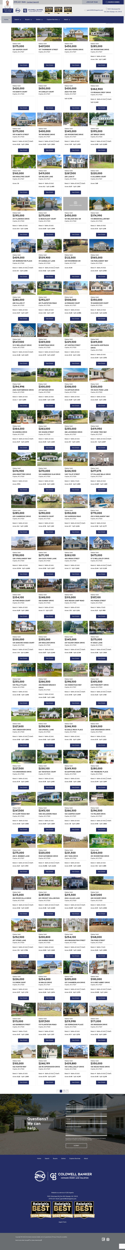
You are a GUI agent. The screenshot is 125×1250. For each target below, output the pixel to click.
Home (39, 1159)
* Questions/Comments (73, 1127)
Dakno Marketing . (37, 1240)
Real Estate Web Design (21, 1240)
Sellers (63, 1159)
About (86, 1159)
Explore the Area (74, 1159)
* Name (68, 1104)
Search (47, 1159)
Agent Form (62, 1222)
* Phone (68, 1112)
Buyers (55, 1159)
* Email (68, 1119)
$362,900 (97, 89)
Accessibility (63, 1237)
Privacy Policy (56, 1237)
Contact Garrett (33, 2)
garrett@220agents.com (68, 1199)
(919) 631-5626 (54, 1199)
